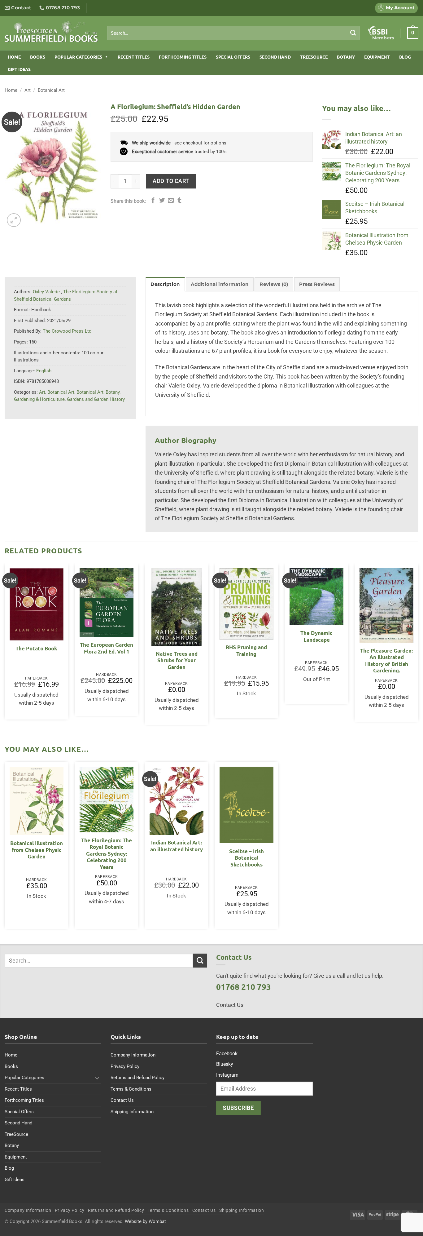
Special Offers (233, 57)
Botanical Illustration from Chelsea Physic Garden (36, 850)
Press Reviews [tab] (317, 284)
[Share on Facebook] (153, 200)
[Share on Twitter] (162, 200)
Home (14, 57)
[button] (412, 33)
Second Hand (275, 57)
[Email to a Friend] (171, 200)
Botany (346, 57)
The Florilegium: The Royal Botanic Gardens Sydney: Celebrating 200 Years (106, 853)
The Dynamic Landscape (316, 636)
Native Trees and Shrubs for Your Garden (177, 660)
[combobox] (233, 33)
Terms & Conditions (131, 1089)
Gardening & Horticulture (39, 399)
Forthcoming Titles (183, 57)
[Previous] (5, 646)
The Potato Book (36, 648)
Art (27, 90)
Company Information (133, 1055)
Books (37, 57)
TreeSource (314, 57)
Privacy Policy (125, 1066)
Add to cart (171, 181)
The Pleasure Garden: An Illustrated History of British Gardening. (386, 660)
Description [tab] (165, 284)
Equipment (377, 57)
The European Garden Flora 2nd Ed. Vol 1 (106, 648)
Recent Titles (134, 57)
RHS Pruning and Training (246, 650)
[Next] (418, 646)
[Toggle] (97, 1078)
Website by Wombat (145, 1221)
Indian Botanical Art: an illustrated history (176, 846)
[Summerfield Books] (51, 31)
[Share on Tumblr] (179, 200)
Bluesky (224, 1064)
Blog (405, 57)
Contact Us (122, 1100)
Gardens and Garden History (96, 399)
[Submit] (353, 33)
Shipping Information (132, 1111)
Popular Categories (78, 57)
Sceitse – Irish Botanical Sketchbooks (246, 858)
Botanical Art (51, 90)
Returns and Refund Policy (137, 1077)
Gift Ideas (19, 69)
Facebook (227, 1054)
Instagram (227, 1075)
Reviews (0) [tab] (273, 284)
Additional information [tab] (219, 284)
